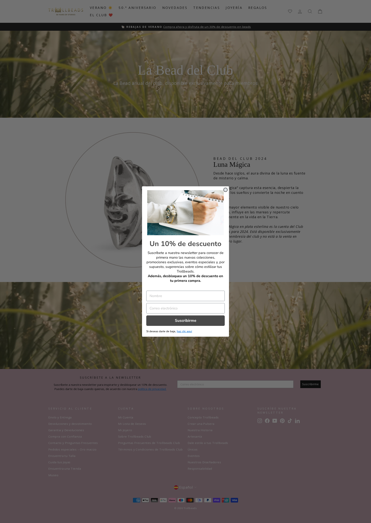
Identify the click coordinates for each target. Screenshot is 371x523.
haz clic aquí (184, 331)
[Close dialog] (225, 190)
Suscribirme (185, 320)
